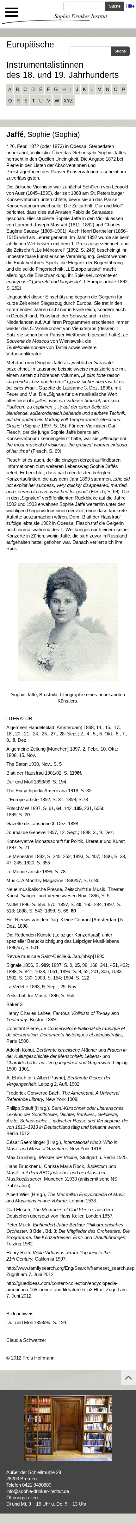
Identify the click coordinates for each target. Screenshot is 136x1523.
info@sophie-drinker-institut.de (37, 1491)
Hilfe (130, 6)
